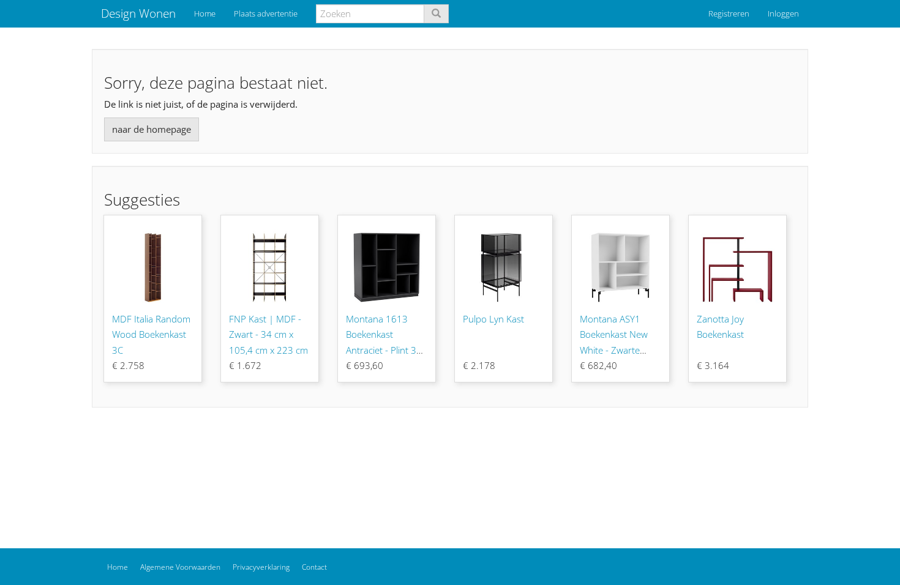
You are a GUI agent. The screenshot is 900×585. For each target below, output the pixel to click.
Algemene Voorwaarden (180, 567)
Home (205, 13)
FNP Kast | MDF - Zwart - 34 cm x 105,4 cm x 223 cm (268, 334)
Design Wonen (138, 13)
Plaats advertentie (266, 13)
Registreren (728, 13)
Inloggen (783, 13)
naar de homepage (151, 129)
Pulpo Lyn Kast (493, 319)
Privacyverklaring (261, 567)
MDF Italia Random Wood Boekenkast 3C (151, 334)
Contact (314, 567)
